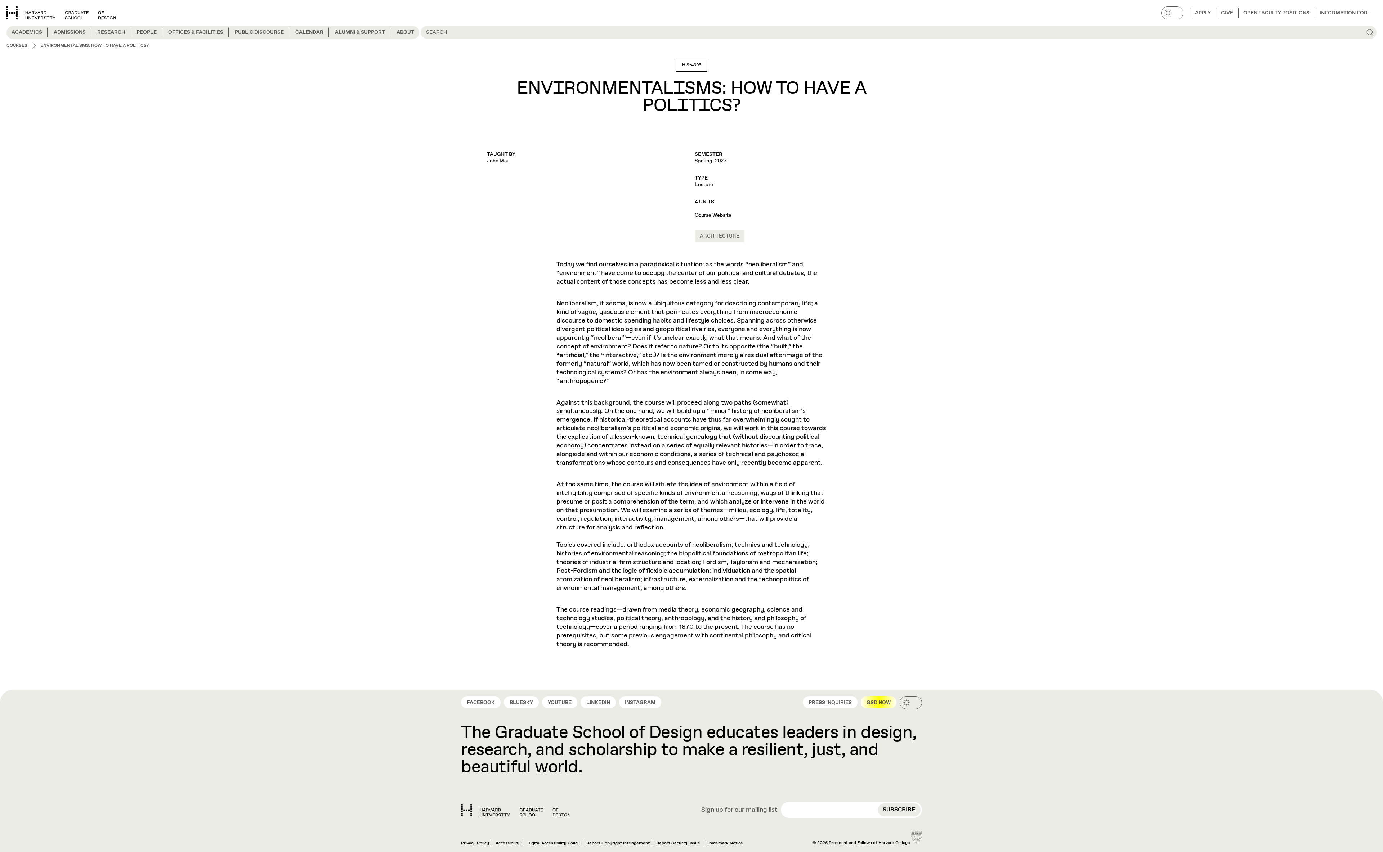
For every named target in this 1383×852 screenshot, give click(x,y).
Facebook (481, 702)
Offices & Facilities (195, 32)
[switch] (1172, 12)
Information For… (1345, 13)
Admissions (70, 32)
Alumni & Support (360, 32)
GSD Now (879, 702)
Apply (1203, 13)
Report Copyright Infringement (618, 843)
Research (111, 32)
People (146, 32)
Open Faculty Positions (1276, 13)
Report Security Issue (678, 843)
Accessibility (508, 843)
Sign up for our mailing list (739, 810)
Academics (27, 32)
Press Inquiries (830, 702)
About (405, 32)
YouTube (560, 702)
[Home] (515, 810)
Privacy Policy (475, 843)
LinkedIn (598, 702)
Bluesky (521, 702)
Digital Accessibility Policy (553, 843)
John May (498, 161)
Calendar (309, 32)
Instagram (640, 702)
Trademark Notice (725, 843)
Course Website (713, 215)
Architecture (719, 236)
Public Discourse (259, 32)
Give (1227, 13)
